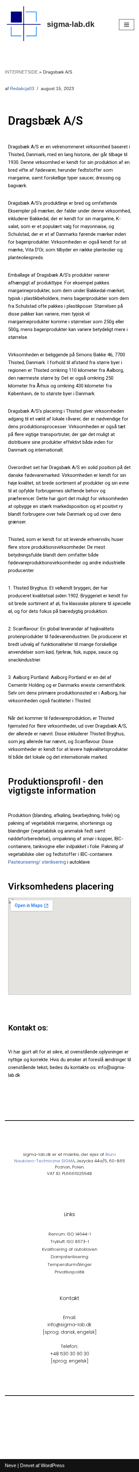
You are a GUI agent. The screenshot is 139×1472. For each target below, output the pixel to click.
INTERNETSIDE (21, 72)
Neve (10, 1465)
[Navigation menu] (126, 24)
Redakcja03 (22, 88)
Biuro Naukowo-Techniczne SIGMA (65, 1157)
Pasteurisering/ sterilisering (37, 862)
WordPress (53, 1465)
